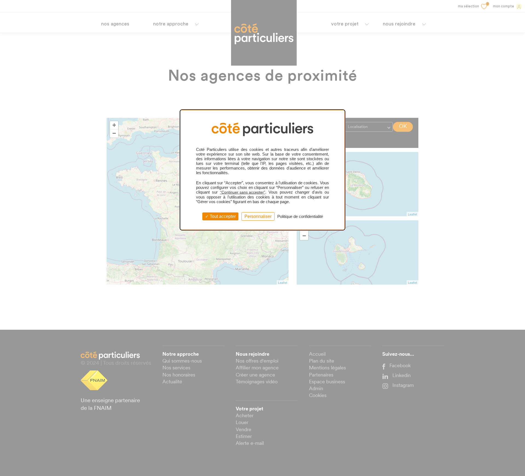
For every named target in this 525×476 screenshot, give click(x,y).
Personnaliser (258, 216)
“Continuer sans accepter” (242, 192)
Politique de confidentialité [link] (300, 216)
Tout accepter (222, 216)
